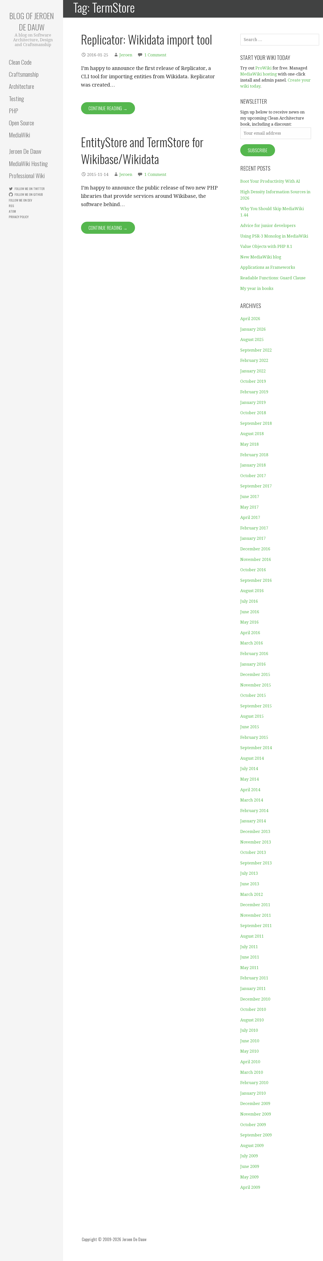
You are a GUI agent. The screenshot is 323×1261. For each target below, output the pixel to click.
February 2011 (254, 978)
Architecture (21, 86)
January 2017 (253, 538)
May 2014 (249, 779)
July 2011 (249, 946)
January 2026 (253, 329)
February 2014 (254, 810)
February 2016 (254, 653)
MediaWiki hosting (258, 74)
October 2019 (253, 381)
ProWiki (263, 68)
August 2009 (252, 1145)
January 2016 (253, 664)
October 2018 (253, 412)
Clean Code (20, 61)
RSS (11, 206)
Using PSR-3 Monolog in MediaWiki (274, 236)
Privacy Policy (19, 217)
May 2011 (249, 967)
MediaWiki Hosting (28, 163)
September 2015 (256, 706)
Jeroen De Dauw (25, 151)
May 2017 (249, 507)
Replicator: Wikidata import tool (146, 39)
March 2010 (251, 1072)
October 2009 (253, 1124)
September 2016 (256, 580)
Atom (12, 211)
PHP (13, 110)
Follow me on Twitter (30, 188)
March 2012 (251, 894)
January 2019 (253, 402)
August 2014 (252, 758)
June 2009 (249, 1166)
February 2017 (254, 528)
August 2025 (252, 339)
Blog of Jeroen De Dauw (31, 21)
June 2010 (249, 1041)
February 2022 (254, 360)
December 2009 (255, 1103)
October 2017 (253, 475)
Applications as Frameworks (267, 267)
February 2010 (254, 1082)
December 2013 (255, 831)
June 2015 (249, 726)
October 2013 (253, 852)
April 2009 (250, 1187)
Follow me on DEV (20, 200)
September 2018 (256, 423)
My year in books (256, 288)
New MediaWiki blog (260, 257)
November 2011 (255, 915)
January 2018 (253, 465)
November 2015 (255, 685)
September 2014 (256, 747)
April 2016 (250, 632)
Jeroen (125, 55)
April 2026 (250, 318)
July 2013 (249, 873)
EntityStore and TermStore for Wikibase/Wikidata (142, 150)
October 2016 (253, 569)
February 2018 (254, 454)
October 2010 (253, 1009)
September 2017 (256, 486)
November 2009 (255, 1114)
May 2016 (249, 622)
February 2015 (254, 737)
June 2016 (249, 611)
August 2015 (252, 716)
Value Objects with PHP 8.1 (266, 246)
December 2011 (255, 904)
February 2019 (254, 392)
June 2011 (249, 957)
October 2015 (253, 695)
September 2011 (256, 925)
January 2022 (253, 371)
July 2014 (249, 768)
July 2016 (249, 601)
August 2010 (252, 1020)
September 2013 (256, 863)
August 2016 (252, 590)
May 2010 (249, 1051)
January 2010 (253, 1093)
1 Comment (155, 55)
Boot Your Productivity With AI (270, 181)
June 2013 (249, 884)
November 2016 (255, 559)
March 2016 (251, 643)
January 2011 (253, 988)
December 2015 (255, 674)
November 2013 (255, 842)
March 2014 (251, 800)
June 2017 (249, 496)
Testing (16, 98)
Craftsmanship (24, 74)
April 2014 (250, 789)
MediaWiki (19, 134)
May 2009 (249, 1177)
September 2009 (256, 1135)
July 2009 (249, 1156)
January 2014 (253, 821)
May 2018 (249, 444)
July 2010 (249, 1030)
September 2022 (256, 350)
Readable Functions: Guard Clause (273, 278)
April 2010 (250, 1061)
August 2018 (252, 433)
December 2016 (255, 549)
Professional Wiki (27, 175)
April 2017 (250, 517)
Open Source (21, 122)
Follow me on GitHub (29, 194)
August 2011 (252, 936)
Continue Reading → (108, 108)
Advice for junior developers (267, 225)
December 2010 (255, 999)
